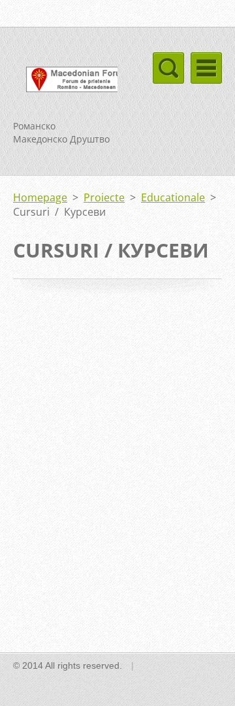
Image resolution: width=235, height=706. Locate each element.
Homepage (40, 197)
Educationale (173, 197)
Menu (206, 68)
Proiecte (104, 197)
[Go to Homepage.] (65, 82)
